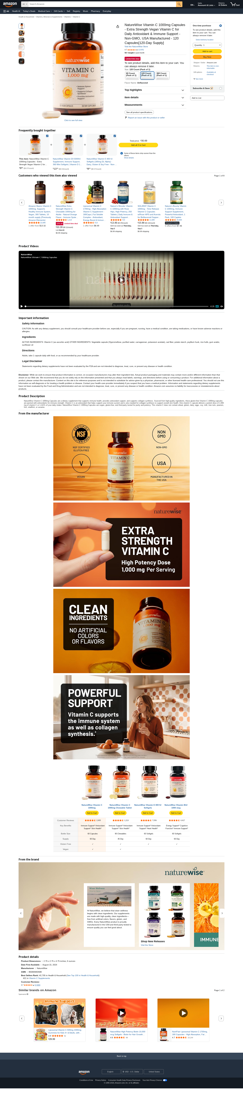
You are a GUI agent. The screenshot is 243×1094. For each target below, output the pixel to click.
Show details (129, 158)
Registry (76, 11)
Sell (68, 11)
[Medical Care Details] (51, 11)
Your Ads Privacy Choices (152, 1080)
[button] (6, 11)
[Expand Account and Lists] (214, 5)
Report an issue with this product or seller (146, 117)
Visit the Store (147, 945)
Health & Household (26, 17)
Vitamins (67, 17)
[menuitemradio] (217, 306)
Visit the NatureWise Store (136, 46)
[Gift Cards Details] (64, 11)
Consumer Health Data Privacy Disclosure (124, 1080)
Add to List (196, 98)
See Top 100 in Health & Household (83, 975)
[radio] (21, 26)
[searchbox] (102, 4)
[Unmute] (221, 306)
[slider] (116, 306)
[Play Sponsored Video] (121, 1013)
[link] (68, 145)
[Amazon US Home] (84, 1073)
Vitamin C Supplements (39, 978)
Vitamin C (76, 17)
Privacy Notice (100, 1080)
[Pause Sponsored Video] (82, 1019)
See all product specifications (139, 112)
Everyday (107, 11)
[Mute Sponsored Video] (82, 1024)
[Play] (21, 306)
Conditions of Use (86, 1080)
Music (85, 11)
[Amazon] (10, 4)
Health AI (16, 11)
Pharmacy (95, 11)
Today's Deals (29, 11)
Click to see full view (73, 120)
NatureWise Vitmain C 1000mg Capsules (39, 257)
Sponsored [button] (22, 994)
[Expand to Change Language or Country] (194, 5)
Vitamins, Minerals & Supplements (49, 17)
